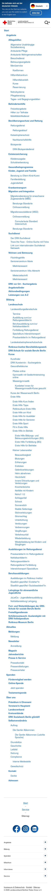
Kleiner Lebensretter (22, 450)
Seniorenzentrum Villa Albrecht (25, 270)
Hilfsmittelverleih (20, 80)
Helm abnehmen (23, 473)
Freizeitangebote (18, 108)
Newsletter (13, 641)
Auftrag (14, 725)
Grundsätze (16, 742)
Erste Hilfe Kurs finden (23, 401)
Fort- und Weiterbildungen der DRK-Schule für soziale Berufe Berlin (26, 607)
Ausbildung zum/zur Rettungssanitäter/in (22, 318)
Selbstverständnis (17, 720)
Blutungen (20, 458)
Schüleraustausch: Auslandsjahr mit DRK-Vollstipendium (26, 617)
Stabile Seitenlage (23, 509)
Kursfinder (15, 359)
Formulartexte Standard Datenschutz (26, 222)
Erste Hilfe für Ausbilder (24, 416)
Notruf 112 (20, 494)
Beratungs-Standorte (22, 203)
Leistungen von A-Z (18, 295)
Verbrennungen (22, 527)
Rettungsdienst (18, 125)
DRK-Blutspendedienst (23, 149)
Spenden (10, 674)
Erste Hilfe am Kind (22, 412)
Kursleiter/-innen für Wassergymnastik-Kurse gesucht (30, 387)
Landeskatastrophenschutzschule (26, 342)
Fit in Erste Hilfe (20, 427)
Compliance (16, 756)
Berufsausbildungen (18, 573)
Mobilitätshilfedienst (20, 116)
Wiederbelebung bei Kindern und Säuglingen (30, 543)
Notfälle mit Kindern (24, 490)
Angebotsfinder (16, 287)
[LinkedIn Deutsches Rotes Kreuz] (34, 829)
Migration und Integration (21, 191)
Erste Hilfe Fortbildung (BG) (28, 442)
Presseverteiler (18, 670)
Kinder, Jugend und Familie (22, 170)
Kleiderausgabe (18, 158)
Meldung (15, 636)
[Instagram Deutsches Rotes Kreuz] (25, 829)
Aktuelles (11, 627)
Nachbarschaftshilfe (22, 139)
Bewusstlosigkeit (23, 455)
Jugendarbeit (17, 183)
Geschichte (16, 745)
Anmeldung (16, 646)
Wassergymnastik (21, 381)
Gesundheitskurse (19, 366)
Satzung (14, 753)
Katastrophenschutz (20, 135)
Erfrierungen (21, 462)
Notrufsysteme (17, 92)
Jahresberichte (16, 654)
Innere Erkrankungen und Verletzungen (27, 482)
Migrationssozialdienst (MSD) (24, 212)
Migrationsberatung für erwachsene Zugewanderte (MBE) (27, 197)
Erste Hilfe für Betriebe (25, 445)
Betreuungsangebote (20, 62)
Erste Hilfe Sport (20, 423)
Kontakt (12, 771)
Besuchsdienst (17, 58)
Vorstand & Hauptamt (19, 706)
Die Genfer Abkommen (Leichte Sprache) (30, 736)
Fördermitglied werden (19, 679)
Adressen (13, 780)
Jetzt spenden (17, 688)
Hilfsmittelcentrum (19, 75)
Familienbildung (18, 179)
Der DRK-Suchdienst (20, 238)
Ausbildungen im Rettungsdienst (25, 549)
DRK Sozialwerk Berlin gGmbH (24, 717)
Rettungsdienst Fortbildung (23, 565)
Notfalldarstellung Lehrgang (24, 601)
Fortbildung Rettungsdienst (25, 330)
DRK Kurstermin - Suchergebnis (26, 362)
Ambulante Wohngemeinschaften (26, 54)
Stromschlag (21, 516)
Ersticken (19, 466)
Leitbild (14, 749)
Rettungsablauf (20, 130)
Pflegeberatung (18, 95)
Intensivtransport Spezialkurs (24, 568)
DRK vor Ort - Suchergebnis (22, 284)
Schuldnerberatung (20, 162)
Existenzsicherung (17, 154)
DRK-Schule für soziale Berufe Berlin (27, 350)
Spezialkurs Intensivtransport (26, 333)
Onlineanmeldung (21, 207)
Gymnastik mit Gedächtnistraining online (29, 376)
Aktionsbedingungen (19, 291)
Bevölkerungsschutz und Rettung (25, 120)
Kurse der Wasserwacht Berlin (25, 393)
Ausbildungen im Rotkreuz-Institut (26, 578)
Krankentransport (17, 187)
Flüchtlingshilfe (18, 257)
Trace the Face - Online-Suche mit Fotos (30, 241)
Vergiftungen (21, 531)
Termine (16, 314)
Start (6, 30)
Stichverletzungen (23, 512)
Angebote (11, 35)
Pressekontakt (17, 662)
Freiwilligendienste (18, 612)
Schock (18, 501)
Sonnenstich (21, 505)
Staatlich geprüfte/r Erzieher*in (25, 582)
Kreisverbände (15, 713)
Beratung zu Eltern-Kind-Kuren (25, 175)
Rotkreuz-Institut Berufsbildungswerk (27, 347)
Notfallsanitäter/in (19, 557)
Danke (14, 775)
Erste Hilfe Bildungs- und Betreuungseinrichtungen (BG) (29, 436)
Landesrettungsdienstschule (24, 309)
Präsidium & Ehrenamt (19, 702)
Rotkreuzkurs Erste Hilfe (24, 409)
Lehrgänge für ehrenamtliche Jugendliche (23, 591)
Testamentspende (17, 692)
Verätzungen (21, 523)
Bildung (10, 299)
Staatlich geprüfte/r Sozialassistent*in (28, 585)
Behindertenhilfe (16, 104)
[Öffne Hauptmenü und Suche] (47, 22)
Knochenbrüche (22, 487)
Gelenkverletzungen (24, 469)
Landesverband (16, 709)
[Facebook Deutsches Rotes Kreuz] (16, 829)
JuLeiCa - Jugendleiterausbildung (26, 597)
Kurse (15, 83)
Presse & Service (17, 658)
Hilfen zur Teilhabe (19, 112)
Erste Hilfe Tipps (20, 405)
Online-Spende (15, 683)
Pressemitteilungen (20, 666)
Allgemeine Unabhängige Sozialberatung (22, 45)
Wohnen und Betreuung (20, 252)
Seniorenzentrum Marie (22, 261)
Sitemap (36, 887)
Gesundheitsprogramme (20, 167)
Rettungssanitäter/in (20, 561)
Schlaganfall (21, 498)
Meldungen (14, 631)
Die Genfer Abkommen (23, 730)
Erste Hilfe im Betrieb (23, 430)
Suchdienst (14, 233)
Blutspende (16, 144)
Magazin (12, 650)
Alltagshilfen (14, 40)
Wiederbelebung (22, 538)
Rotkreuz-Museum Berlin (21, 622)
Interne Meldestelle (22, 761)
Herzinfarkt (20, 477)
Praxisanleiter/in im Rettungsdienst (29, 337)
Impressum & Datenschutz (14, 887)
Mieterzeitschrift (20, 275)
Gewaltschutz (17, 766)
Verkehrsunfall (21, 534)
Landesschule (15, 304)
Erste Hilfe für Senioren (24, 419)
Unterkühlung (21, 520)
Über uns (11, 697)
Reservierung (19, 87)
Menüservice (17, 65)
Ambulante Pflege (19, 51)
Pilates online (19, 371)
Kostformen (18, 70)
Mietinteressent (20, 266)
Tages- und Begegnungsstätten (25, 99)
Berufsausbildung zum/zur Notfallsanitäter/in (25, 325)
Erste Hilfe (15, 396)
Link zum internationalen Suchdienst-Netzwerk (28, 246)
